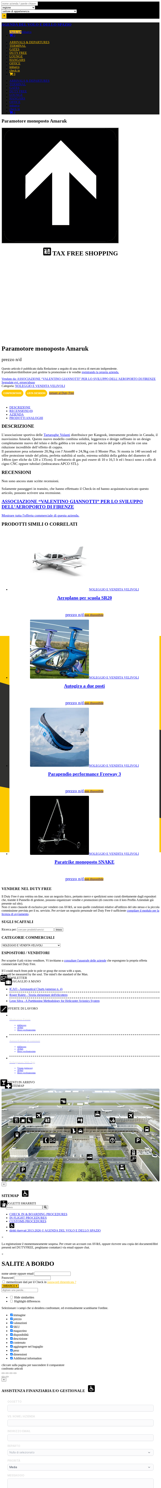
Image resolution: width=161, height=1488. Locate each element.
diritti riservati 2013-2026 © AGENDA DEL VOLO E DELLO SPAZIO (55, 1230)
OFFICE (14, 63)
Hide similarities (23, 1297)
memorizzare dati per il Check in (26, 1282)
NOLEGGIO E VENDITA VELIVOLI (40, 386)
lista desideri (36, 393)
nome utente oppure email (18, 1273)
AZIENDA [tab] (16, 414)
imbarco (26, 32)
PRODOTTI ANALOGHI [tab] (26, 418)
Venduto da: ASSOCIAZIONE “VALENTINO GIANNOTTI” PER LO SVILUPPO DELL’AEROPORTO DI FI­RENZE (79, 379)
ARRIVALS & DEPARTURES (29, 42)
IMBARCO (9, 1285)
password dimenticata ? (61, 1282)
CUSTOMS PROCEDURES (27, 1221)
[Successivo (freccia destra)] (7, 1376)
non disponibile (93, 615)
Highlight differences (26, 1301)
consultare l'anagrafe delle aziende (85, 960)
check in (14, 32)
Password (8, 1277)
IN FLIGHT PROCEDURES (28, 1217)
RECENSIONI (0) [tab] (21, 411)
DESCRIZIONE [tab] (19, 407)
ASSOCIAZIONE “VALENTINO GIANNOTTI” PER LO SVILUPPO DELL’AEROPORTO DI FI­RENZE (72, 504)
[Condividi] (11, 1373)
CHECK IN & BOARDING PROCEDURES (38, 1214)
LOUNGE (16, 56)
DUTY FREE (18, 52)
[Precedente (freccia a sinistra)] (3, 1376)
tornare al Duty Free (61, 393)
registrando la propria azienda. (100, 372)
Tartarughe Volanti (57, 435)
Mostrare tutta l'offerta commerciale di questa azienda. (40, 515)
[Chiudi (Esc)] (14, 1373)
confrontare (12, 393)
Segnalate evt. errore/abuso (18, 382)
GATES (14, 49)
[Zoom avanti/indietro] (3, 1373)
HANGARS (17, 60)
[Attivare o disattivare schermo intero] (7, 1373)
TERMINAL (17, 45)
